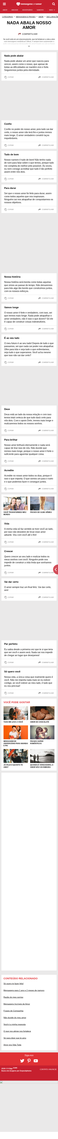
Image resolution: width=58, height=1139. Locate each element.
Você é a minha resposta (15, 1024)
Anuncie (53, 1069)
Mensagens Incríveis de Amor (17, 1004)
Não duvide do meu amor (15, 1017)
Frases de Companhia (13, 1011)
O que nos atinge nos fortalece (17, 1031)
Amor (41, 17)
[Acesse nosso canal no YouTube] (35, 1060)
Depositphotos (26, 1071)
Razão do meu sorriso (13, 997)
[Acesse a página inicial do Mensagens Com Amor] (29, 4)
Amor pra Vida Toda (12, 1045)
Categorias (7, 17)
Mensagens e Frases (25, 17)
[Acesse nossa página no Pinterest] (29, 1060)
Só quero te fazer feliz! (14, 983)
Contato (44, 1069)
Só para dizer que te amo (15, 1038)
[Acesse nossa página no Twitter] (22, 1060)
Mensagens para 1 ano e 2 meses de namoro (24, 990)
